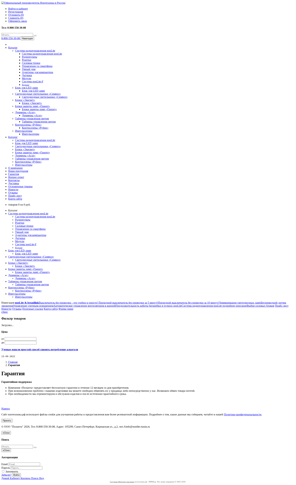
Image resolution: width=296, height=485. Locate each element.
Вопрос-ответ (16, 177)
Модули (26, 78)
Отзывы (13, 192)
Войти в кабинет (18, 8)
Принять (7, 420)
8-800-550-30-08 (11, 38)
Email (4, 464)
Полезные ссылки (32, 308)
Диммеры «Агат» (25, 112)
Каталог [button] (13, 137)
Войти (16, 475)
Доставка (13, 183)
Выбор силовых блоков (260, 305)
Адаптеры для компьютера (37, 72)
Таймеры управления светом (32, 118)
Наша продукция (18, 171)
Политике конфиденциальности (242, 414)
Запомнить (11, 471)
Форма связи (65, 308)
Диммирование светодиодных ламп (240, 302)
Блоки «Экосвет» (25, 100)
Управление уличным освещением (33, 305)
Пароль (5, 467)
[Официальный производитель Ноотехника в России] (33, 2)
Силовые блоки (31, 63)
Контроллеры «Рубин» (28, 124)
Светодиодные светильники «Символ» (38, 93)
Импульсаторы (23, 130)
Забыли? (6, 474)
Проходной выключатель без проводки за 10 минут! (188, 302)
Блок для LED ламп (26, 87)
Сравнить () (15, 17)
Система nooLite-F (32, 81)
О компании (15, 167)
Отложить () (16, 14)
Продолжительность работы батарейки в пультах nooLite (148, 305)
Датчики (27, 75)
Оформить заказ (17, 21)
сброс (4, 311)
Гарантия (13, 174)
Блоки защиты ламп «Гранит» (32, 106)
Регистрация (15, 11)
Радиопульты (29, 56)
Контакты (14, 180)
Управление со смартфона (37, 66)
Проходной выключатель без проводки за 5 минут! (128, 302)
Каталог (13, 47)
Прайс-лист (15, 195)
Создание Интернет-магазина (122, 482)
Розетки (26, 59)
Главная (12, 362)
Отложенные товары (20, 186)
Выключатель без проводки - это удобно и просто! (68, 302)
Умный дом (28, 69)
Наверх (5, 408)
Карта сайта (15, 198)
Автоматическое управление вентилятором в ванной (84, 305)
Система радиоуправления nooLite (35, 50)
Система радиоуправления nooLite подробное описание (214, 305)
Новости (13, 189)
